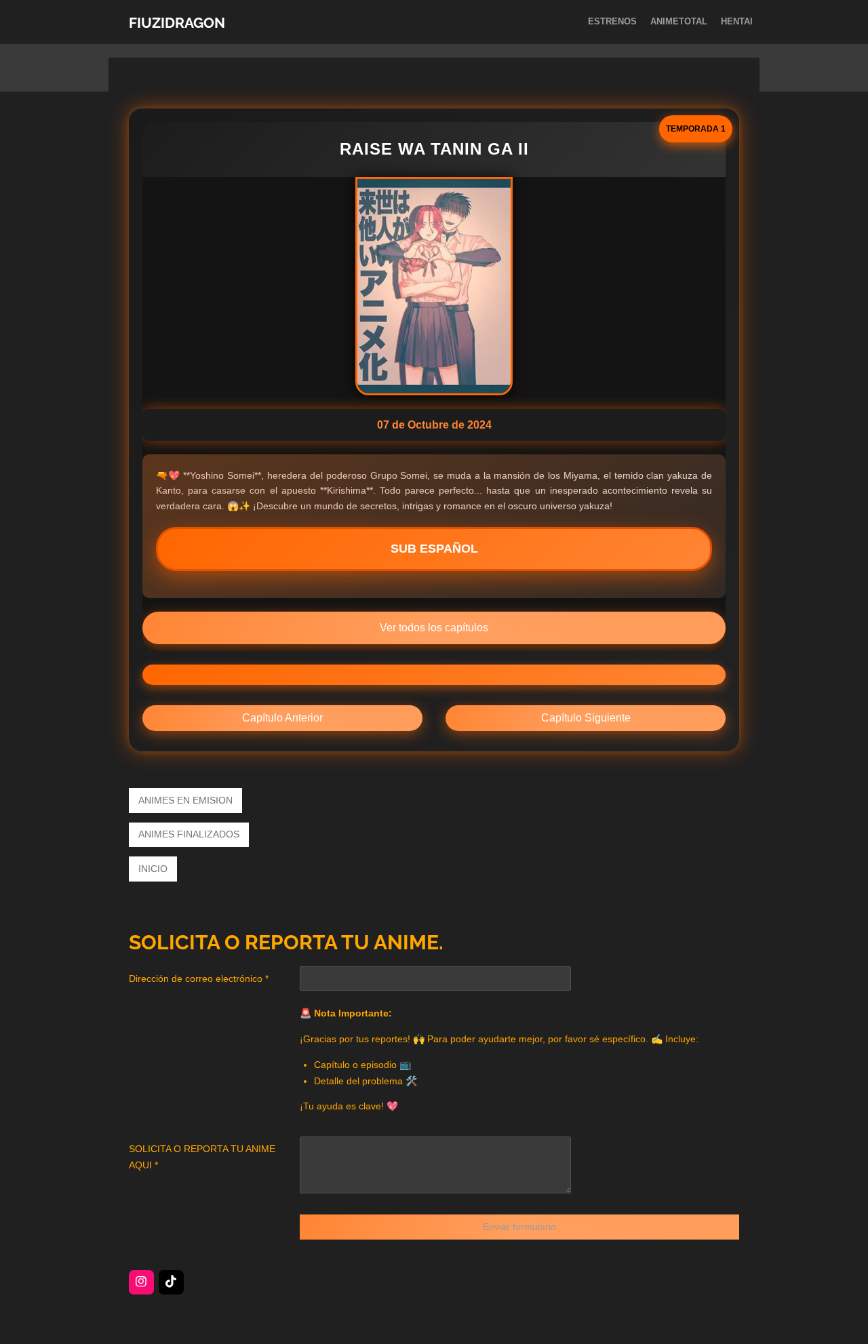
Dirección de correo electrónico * (199, 978)
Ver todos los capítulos (434, 627)
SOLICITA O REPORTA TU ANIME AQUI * (202, 1156)
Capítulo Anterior (282, 718)
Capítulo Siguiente (586, 718)
